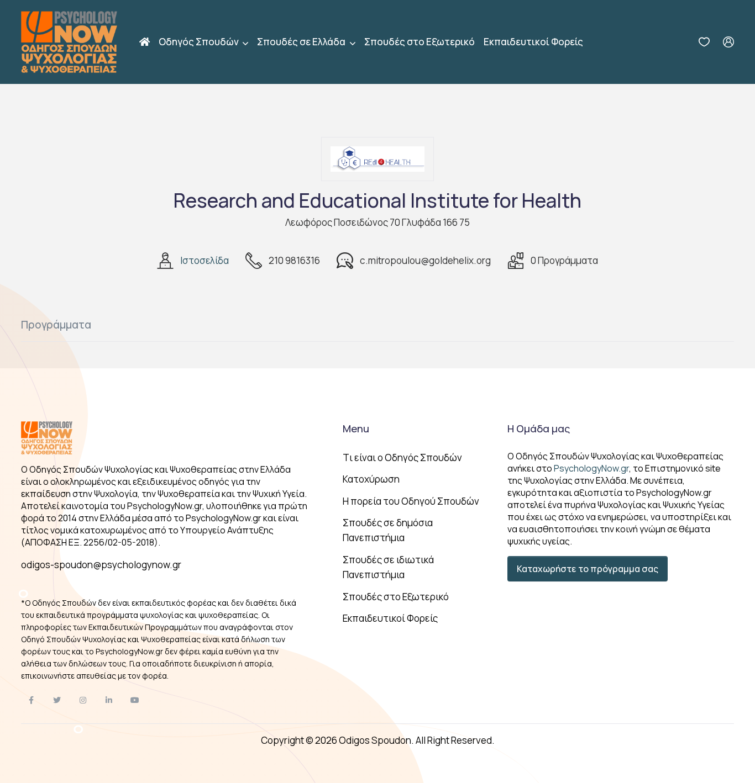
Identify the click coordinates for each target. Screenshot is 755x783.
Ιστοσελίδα (204, 260)
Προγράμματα (56, 325)
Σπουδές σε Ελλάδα (302, 41)
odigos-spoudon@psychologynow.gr (101, 564)
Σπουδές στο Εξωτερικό (419, 41)
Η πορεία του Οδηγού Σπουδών (411, 501)
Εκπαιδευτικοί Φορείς (533, 41)
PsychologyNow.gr (591, 468)
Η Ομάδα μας (538, 428)
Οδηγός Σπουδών (199, 41)
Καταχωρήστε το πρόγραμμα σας (587, 569)
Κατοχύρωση (371, 479)
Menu (356, 428)
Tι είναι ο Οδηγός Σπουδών (402, 457)
